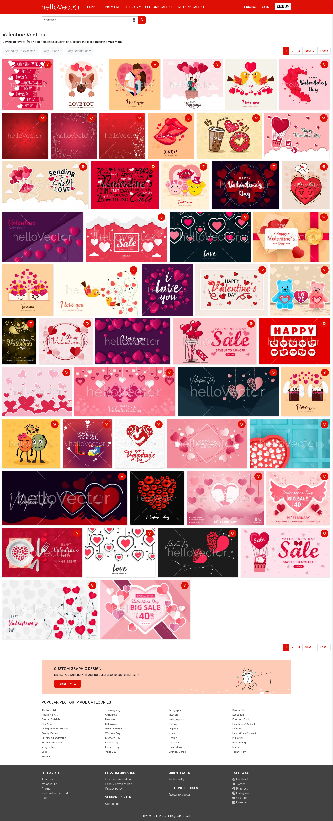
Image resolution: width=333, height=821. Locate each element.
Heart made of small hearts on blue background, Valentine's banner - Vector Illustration (283, 425)
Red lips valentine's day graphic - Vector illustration (153, 477)
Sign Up (283, 6)
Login (265, 7)
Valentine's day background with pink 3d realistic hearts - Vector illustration (42, 218)
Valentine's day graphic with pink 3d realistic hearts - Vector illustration (167, 270)
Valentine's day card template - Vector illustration (221, 474)
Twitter (240, 784)
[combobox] (20, 51)
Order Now (67, 684)
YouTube (241, 798)
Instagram (242, 793)
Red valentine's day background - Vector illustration (25, 118)
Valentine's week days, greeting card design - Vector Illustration (25, 65)
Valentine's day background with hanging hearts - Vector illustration (293, 324)
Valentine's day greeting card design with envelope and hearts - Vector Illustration (289, 218)
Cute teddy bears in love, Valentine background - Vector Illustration (295, 270)
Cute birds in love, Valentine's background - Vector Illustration (91, 270)
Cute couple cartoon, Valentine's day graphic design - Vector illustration (188, 65)
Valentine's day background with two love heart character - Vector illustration (305, 169)
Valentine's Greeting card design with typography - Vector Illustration (42, 167)
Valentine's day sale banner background (113, 215)
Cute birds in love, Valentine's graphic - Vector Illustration (246, 65)
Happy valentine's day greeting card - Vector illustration (295, 118)
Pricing (250, 7)
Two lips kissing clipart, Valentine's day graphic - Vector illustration (170, 120)
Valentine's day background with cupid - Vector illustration (114, 371)
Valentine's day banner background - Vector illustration (204, 422)
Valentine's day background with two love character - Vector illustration (85, 427)
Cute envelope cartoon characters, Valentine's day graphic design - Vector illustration (26, 272)
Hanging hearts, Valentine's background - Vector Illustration (203, 218)
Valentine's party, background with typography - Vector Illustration (40, 534)
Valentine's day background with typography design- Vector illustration (121, 167)
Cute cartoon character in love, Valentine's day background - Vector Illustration (183, 169)
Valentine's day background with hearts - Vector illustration (122, 118)
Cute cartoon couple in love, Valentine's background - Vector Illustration (132, 67)
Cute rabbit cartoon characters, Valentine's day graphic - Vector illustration (304, 375)
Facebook (242, 779)
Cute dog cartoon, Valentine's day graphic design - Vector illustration (80, 65)
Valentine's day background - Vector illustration (304, 65)
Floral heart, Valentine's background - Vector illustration (40, 583)
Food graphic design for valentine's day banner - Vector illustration (224, 118)
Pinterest (241, 788)
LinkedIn (241, 802)
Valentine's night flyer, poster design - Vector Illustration (19, 326)
